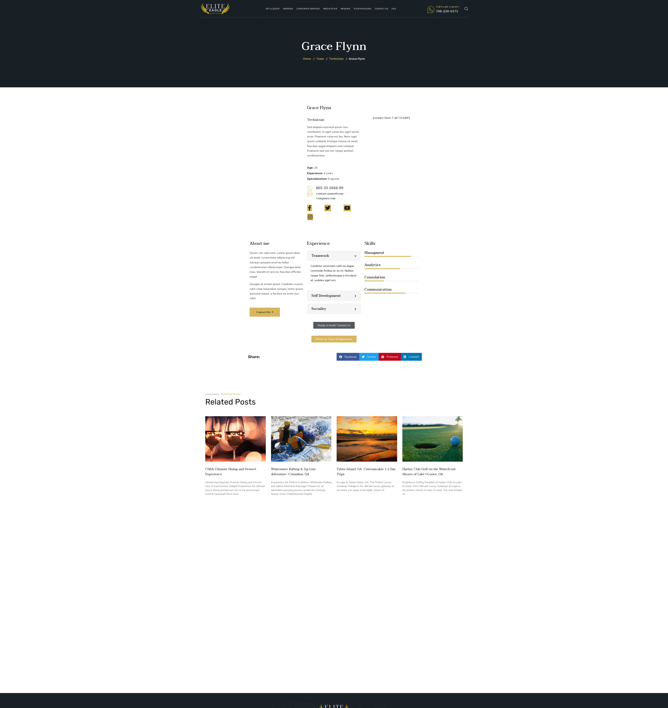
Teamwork (320, 256)
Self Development (326, 296)
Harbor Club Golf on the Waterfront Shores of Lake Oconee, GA (429, 471)
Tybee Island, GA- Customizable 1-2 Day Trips (366, 471)
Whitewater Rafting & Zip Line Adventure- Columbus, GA (293, 471)
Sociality (318, 309)
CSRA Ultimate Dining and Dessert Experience (230, 471)
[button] (334, 256)
